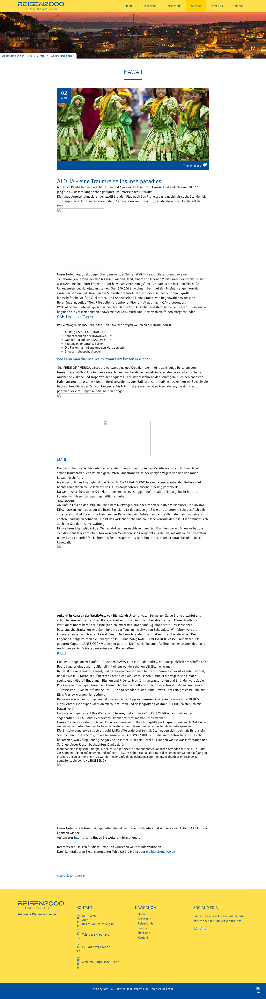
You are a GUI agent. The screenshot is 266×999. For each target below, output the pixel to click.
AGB (170, 989)
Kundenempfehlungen (61, 55)
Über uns (217, 6)
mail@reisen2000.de (160, 852)
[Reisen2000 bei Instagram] (200, 930)
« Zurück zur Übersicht (72, 876)
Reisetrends (173, 6)
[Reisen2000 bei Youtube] (195, 930)
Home (129, 6)
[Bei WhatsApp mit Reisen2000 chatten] (205, 930)
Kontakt (238, 6)
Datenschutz (158, 989)
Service (196, 6)
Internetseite (83, 838)
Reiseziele (149, 6)
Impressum (141, 989)
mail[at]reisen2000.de (104, 962)
